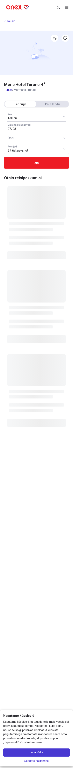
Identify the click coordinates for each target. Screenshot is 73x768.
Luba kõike (36, 752)
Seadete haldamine (36, 761)
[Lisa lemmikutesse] (65, 38)
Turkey (8, 90)
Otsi (36, 163)
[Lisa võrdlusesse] (54, 38)
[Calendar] (36, 127)
